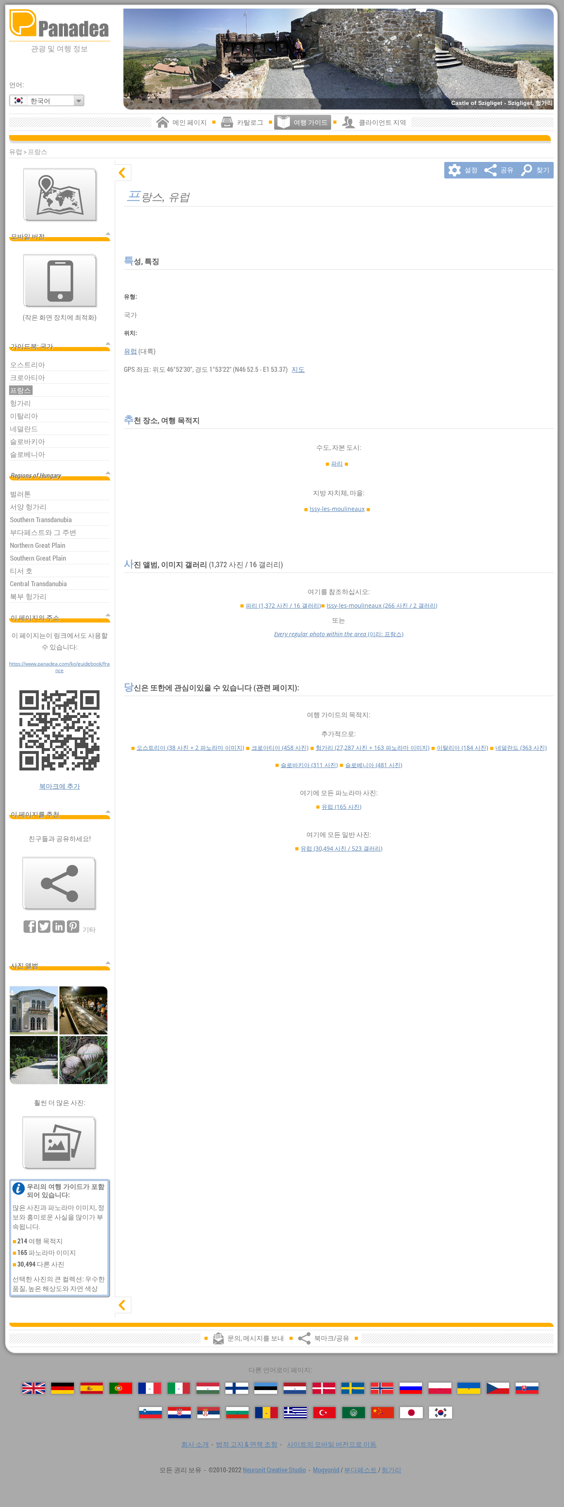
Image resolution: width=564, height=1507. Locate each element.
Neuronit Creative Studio (274, 1469)
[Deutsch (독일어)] (62, 1388)
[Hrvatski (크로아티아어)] (179, 1413)
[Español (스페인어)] (92, 1388)
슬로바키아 (309, 765)
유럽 (130, 351)
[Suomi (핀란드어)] (237, 1388)
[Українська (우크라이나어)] (469, 1388)
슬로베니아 (373, 765)
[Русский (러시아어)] (411, 1388)
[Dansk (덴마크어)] (324, 1388)
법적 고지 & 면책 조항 (246, 1444)
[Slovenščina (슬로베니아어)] (150, 1413)
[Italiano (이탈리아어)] (179, 1388)
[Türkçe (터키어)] (325, 1413)
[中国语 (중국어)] (382, 1413)
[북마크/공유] (59, 883)
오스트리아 (190, 747)
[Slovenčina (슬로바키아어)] (527, 1388)
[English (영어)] (33, 1388)
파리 (337, 463)
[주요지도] (60, 195)
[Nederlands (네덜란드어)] (295, 1388)
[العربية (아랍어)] (353, 1413)
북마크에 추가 (59, 786)
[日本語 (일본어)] (411, 1413)
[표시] (123, 1305)
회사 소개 (195, 1444)
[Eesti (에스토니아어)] (265, 1388)
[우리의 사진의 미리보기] (59, 1143)
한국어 (40, 100)
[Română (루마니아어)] (266, 1413)
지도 (298, 369)
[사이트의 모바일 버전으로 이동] (60, 280)
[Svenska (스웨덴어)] (353, 1388)
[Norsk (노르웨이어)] (382, 1388)
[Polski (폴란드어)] (440, 1388)
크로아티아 (279, 747)
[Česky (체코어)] (498, 1388)
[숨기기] (123, 172)
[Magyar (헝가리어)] (208, 1388)
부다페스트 (360, 1469)
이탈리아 (462, 747)
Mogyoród (326, 1469)
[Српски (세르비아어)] (208, 1413)
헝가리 (372, 747)
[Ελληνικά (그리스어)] (295, 1413)
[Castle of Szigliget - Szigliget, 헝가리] (338, 59)
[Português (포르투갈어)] (121, 1388)
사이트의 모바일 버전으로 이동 (332, 1444)
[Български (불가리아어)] (237, 1413)
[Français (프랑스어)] (149, 1388)
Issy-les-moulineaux (337, 509)
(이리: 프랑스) (338, 634)
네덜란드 (521, 747)
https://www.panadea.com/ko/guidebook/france (59, 666)
